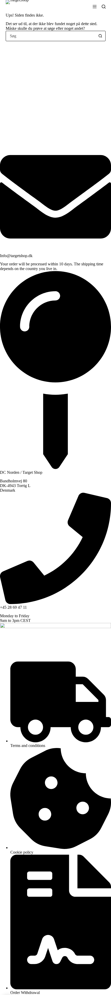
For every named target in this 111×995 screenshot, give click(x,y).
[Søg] (104, 7)
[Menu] (95, 7)
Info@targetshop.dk (16, 255)
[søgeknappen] (100, 36)
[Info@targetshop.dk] (55, 251)
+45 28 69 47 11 (13, 607)
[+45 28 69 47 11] (55, 602)
